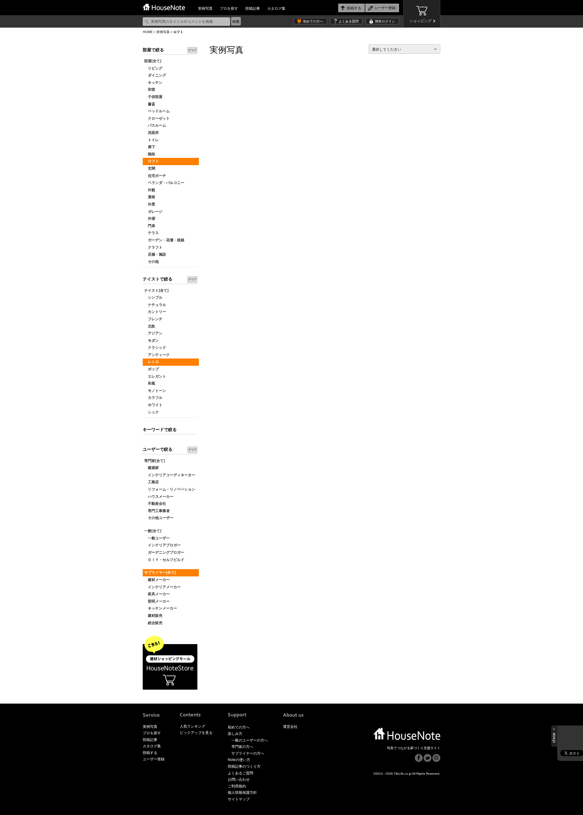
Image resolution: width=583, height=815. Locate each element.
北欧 (149, 326)
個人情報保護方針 (242, 792)
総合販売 (153, 623)
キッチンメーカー (160, 608)
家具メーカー (157, 594)
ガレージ (153, 211)
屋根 (149, 197)
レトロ (151, 362)
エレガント (155, 376)
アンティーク (157, 355)
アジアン (153, 333)
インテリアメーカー (162, 587)
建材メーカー (157, 580)
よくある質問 (349, 21)
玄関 (149, 168)
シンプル (153, 297)
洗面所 (151, 133)
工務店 (151, 482)
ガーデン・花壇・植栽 (164, 240)
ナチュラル (155, 305)
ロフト (151, 161)
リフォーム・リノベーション (169, 489)
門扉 (149, 226)
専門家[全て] (154, 461)
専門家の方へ (242, 747)
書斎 (149, 104)
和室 (149, 89)
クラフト (153, 247)
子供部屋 (153, 97)
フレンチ (153, 319)
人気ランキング (192, 726)
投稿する (150, 753)
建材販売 (153, 615)
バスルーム (155, 125)
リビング (153, 68)
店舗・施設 (155, 254)
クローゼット (157, 118)
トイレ (151, 140)
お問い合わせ (239, 779)
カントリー (155, 312)
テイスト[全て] (156, 290)
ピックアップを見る (196, 733)
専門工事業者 (157, 511)
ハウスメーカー (158, 496)
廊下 (149, 147)
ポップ (151, 369)
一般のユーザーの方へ (249, 740)
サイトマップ (239, 799)
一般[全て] (152, 531)
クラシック (155, 347)
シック (151, 412)
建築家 (151, 468)
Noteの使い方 (239, 760)
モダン (151, 340)
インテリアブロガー (162, 545)
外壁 (149, 204)
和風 (149, 383)
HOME (148, 32)
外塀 (149, 218)
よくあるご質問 (240, 773)
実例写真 (205, 8)
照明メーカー (157, 601)
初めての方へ (313, 21)
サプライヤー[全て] (160, 572)
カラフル (153, 398)
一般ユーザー (157, 538)
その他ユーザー (158, 518)
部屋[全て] (152, 61)
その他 (151, 262)
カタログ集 (276, 8)
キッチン (153, 82)
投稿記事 (252, 8)
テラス (151, 233)
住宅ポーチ (155, 176)
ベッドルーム (157, 111)
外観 (149, 190)
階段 (149, 154)
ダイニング (155, 75)
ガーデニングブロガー (164, 552)
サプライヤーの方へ (247, 753)
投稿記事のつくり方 (244, 766)
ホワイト (153, 405)
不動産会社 (155, 503)
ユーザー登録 (154, 759)
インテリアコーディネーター (169, 475)
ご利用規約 (237, 786)
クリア (192, 50)
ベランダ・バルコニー (164, 183)
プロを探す (229, 8)
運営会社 (290, 727)
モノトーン (155, 391)
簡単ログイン (385, 21)
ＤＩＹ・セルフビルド (164, 560)
